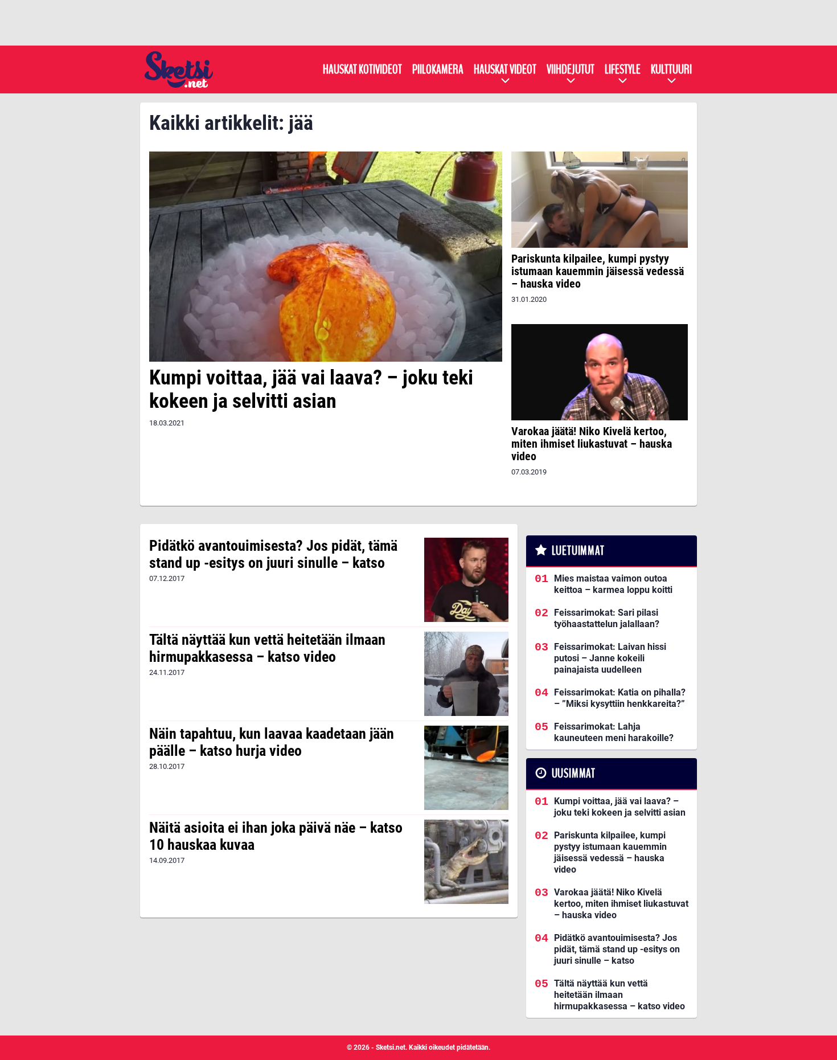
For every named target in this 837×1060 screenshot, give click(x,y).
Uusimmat (574, 773)
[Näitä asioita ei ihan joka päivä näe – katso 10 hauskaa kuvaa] (466, 862)
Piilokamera (437, 69)
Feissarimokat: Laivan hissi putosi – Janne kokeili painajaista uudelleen (610, 658)
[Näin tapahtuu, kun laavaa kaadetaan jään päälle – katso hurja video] (466, 768)
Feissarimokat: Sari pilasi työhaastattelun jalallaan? (606, 618)
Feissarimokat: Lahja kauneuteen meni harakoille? (614, 732)
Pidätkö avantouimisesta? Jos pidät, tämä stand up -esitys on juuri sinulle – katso (273, 554)
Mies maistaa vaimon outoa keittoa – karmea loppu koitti (613, 584)
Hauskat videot (505, 69)
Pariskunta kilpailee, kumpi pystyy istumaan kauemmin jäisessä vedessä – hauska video (597, 271)
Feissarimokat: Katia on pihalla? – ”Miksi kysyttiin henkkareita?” (620, 698)
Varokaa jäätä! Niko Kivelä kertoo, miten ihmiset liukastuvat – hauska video (591, 443)
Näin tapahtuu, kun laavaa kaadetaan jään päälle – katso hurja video (271, 742)
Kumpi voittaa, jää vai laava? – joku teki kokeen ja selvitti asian (311, 389)
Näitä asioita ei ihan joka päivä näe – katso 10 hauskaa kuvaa (276, 836)
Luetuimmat (578, 550)
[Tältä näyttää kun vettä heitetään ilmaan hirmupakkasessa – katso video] (466, 674)
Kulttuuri (671, 69)
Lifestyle (623, 69)
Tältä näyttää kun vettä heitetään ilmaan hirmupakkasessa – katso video (267, 648)
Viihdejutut (570, 69)
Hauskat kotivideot (362, 69)
